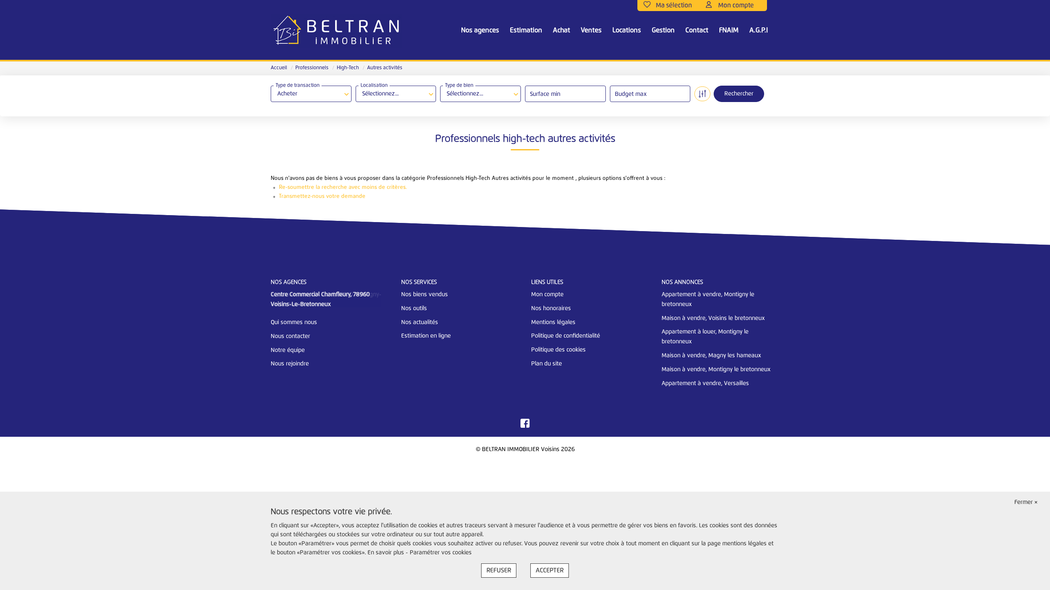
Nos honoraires (551, 308)
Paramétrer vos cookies (441, 553)
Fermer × (1026, 502)
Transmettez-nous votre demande (322, 196)
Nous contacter (290, 336)
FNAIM (729, 30)
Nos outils (414, 308)
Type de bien (459, 85)
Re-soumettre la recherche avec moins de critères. (343, 187)
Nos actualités (419, 322)
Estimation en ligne (426, 336)
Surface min (545, 94)
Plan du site (546, 364)
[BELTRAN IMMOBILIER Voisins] (336, 30)
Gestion (663, 30)
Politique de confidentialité (565, 336)
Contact (696, 30)
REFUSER (498, 570)
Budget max (631, 94)
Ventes (591, 30)
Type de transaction (298, 85)
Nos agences (480, 30)
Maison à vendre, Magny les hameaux (711, 356)
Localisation (374, 85)
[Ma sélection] (672, 5)
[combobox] (311, 94)
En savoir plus (387, 553)
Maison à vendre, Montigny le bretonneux (716, 369)
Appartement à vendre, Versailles (705, 383)
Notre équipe (288, 350)
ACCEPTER (550, 570)
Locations (626, 30)
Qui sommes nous (294, 322)
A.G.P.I (758, 30)
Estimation (526, 30)
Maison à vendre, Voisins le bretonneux (713, 318)
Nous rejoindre (290, 364)
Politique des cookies (558, 350)
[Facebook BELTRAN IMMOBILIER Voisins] (525, 426)
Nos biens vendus (424, 294)
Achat (561, 30)
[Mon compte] (733, 5)
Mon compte (547, 294)
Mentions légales (553, 322)
